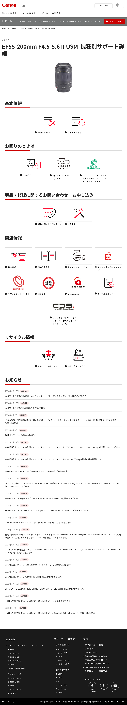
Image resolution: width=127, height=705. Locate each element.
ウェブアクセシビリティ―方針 (115, 702)
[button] (9, 13)
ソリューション (62, 649)
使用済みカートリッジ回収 (97, 667)
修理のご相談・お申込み (96, 656)
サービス (59, 678)
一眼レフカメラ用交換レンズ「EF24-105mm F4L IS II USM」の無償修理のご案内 (41, 498)
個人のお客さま (63, 670)
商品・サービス (62, 653)
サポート (13, 28)
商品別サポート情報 (94, 645)
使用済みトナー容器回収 (96, 671)
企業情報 (11, 649)
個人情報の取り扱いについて (92, 702)
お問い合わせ (91, 652)
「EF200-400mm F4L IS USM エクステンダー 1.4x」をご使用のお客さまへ (38, 522)
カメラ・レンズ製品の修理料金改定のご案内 (25, 408)
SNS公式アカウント (91, 679)
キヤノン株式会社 (16, 674)
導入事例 (59, 656)
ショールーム (61, 689)
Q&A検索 (89, 648)
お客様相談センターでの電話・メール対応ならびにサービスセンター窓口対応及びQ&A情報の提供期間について (54, 459)
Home (4, 28)
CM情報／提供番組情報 (17, 668)
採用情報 (11, 664)
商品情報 (59, 674)
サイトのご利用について (71, 702)
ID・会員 (59, 692)
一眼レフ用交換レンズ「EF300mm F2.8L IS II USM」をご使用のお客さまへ (38, 600)
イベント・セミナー (63, 664)
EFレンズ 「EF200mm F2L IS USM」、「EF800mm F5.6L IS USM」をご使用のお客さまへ (44, 588)
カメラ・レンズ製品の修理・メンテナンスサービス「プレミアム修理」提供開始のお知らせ (45, 395)
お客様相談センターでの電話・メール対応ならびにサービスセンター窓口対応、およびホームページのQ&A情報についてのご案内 (62, 447)
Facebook (92, 691)
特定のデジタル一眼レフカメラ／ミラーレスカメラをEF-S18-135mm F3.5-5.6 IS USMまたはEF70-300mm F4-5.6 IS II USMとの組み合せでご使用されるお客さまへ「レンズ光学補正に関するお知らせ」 (63, 536)
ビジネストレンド (62, 660)
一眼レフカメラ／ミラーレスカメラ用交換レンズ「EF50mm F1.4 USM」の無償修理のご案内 (46, 510)
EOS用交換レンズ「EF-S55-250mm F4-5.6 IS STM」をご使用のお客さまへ (38, 564)
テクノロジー (13, 693)
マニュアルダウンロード (96, 660)
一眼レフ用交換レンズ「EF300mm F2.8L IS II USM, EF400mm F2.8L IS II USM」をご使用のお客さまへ (51, 612)
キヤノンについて (14, 678)
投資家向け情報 (14, 657)
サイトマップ (55, 702)
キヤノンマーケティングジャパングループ (27, 645)
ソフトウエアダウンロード (97, 663)
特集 (57, 681)
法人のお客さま (63, 645)
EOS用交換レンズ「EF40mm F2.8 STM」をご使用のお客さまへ (33, 576)
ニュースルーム (14, 653)
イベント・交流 (62, 685)
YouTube (115, 691)
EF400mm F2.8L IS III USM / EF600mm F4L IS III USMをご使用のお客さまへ (39, 471)
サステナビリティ (14, 661)
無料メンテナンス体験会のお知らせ (21, 435)
